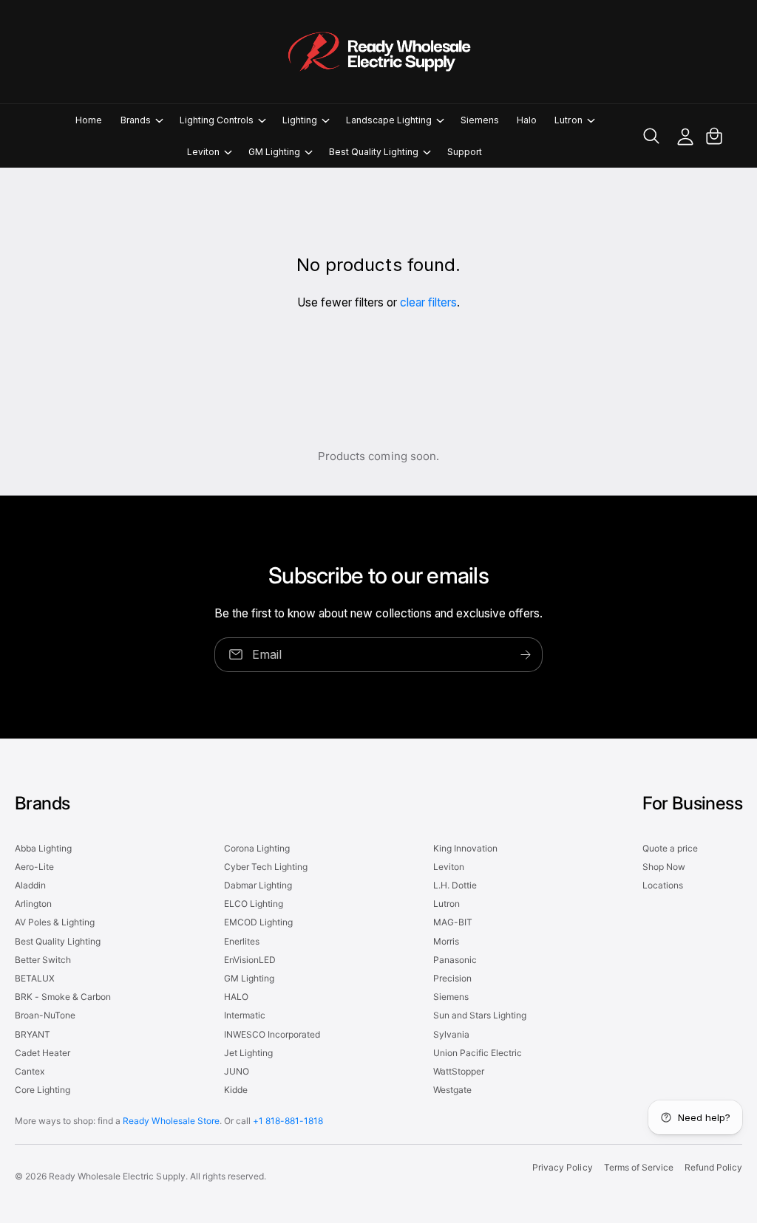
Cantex (29, 1071)
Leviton (448, 866)
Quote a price (670, 848)
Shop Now (663, 866)
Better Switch (43, 959)
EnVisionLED (250, 959)
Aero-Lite (34, 866)
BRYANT (32, 1034)
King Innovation (465, 848)
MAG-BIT (452, 922)
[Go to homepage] (378, 51)
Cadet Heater (42, 1052)
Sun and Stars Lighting (479, 1015)
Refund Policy (713, 1167)
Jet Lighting (248, 1052)
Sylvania (451, 1034)
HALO (236, 996)
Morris (446, 941)
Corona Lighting (257, 848)
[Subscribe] (525, 654)
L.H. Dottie (455, 885)
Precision (452, 978)
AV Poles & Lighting (55, 922)
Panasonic (455, 959)
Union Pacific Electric (477, 1052)
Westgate (452, 1089)
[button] (141, 120)
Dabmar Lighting (258, 885)
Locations (662, 885)
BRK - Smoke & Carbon (63, 996)
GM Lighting (249, 978)
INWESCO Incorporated (272, 1034)
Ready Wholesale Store (171, 1120)
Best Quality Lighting (58, 941)
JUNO (236, 1071)
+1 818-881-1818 (288, 1120)
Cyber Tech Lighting (266, 866)
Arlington (33, 903)
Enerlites (241, 941)
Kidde (236, 1089)
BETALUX (35, 978)
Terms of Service (638, 1167)
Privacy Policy (562, 1167)
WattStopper (458, 1071)
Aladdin (30, 885)
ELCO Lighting (253, 903)
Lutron (446, 903)
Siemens (451, 996)
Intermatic (244, 1015)
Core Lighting (42, 1089)
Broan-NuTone (45, 1015)
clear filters (428, 302)
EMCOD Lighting (258, 922)
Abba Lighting (43, 848)
